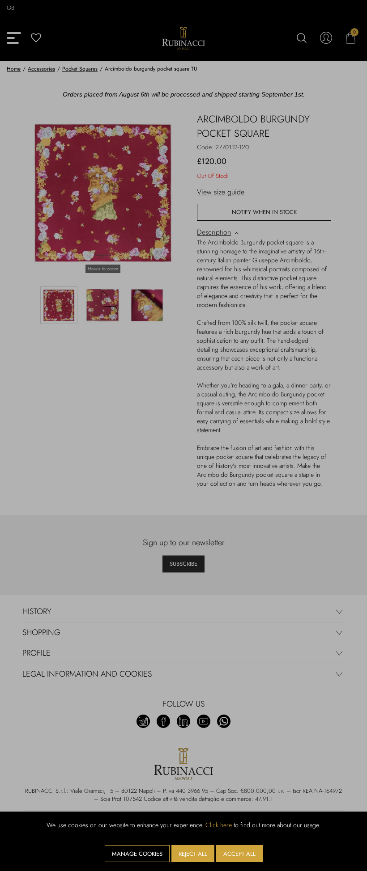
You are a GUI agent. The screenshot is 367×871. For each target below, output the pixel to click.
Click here (218, 825)
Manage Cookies (137, 854)
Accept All (239, 854)
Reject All (193, 854)
